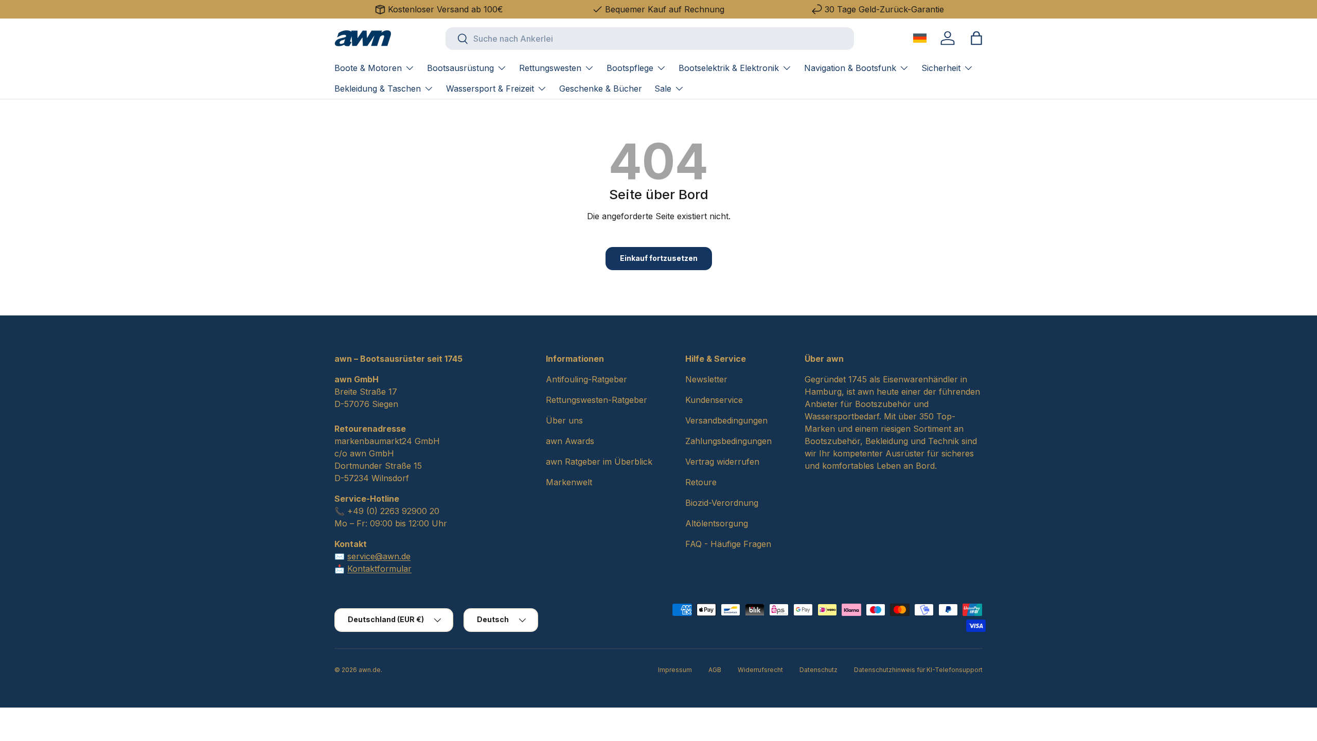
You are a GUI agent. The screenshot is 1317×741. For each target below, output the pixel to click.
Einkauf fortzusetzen (659, 258)
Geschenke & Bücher (600, 88)
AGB (714, 670)
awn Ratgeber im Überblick (599, 461)
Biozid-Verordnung (721, 503)
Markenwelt (569, 482)
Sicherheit (940, 68)
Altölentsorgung (716, 523)
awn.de (370, 670)
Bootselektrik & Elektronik (729, 68)
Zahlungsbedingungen (728, 441)
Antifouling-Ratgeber (586, 379)
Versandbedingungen (726, 420)
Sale (662, 88)
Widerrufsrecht (760, 670)
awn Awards (570, 441)
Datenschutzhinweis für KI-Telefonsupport (918, 670)
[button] (976, 38)
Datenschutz (818, 670)
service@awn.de (379, 556)
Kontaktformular (379, 568)
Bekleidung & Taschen (377, 88)
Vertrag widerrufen (722, 461)
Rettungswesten (550, 68)
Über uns (564, 420)
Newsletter (706, 379)
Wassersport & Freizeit (490, 88)
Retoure (701, 482)
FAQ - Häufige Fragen (728, 544)
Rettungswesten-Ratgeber (596, 400)
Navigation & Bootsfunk (850, 68)
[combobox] (650, 38)
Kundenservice (714, 400)
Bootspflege (630, 68)
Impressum (675, 670)
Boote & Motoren (368, 68)
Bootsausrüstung (460, 68)
